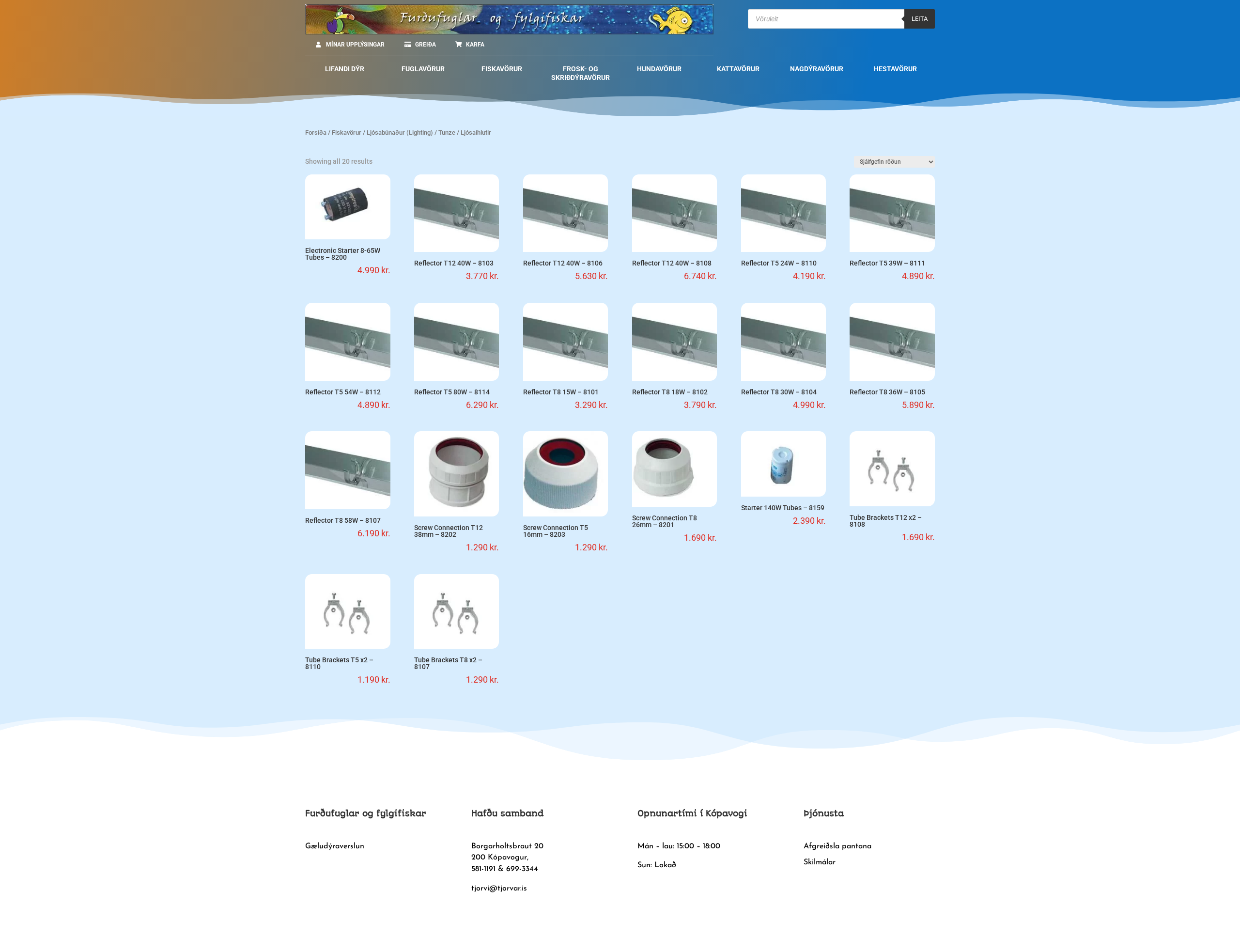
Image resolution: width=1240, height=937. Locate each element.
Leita (920, 18)
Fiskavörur (346, 132)
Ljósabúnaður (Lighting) (400, 132)
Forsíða (315, 132)
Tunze (446, 132)
